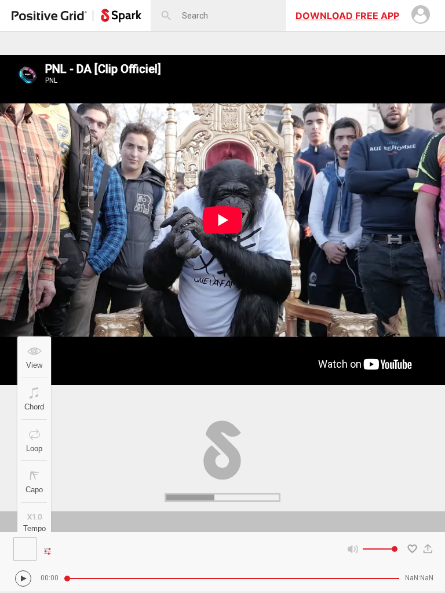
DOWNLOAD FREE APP (347, 15)
